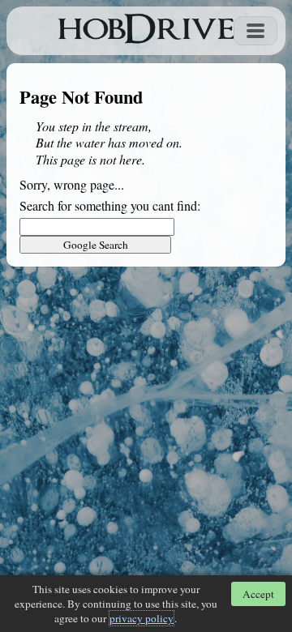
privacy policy (142, 618)
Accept (258, 594)
